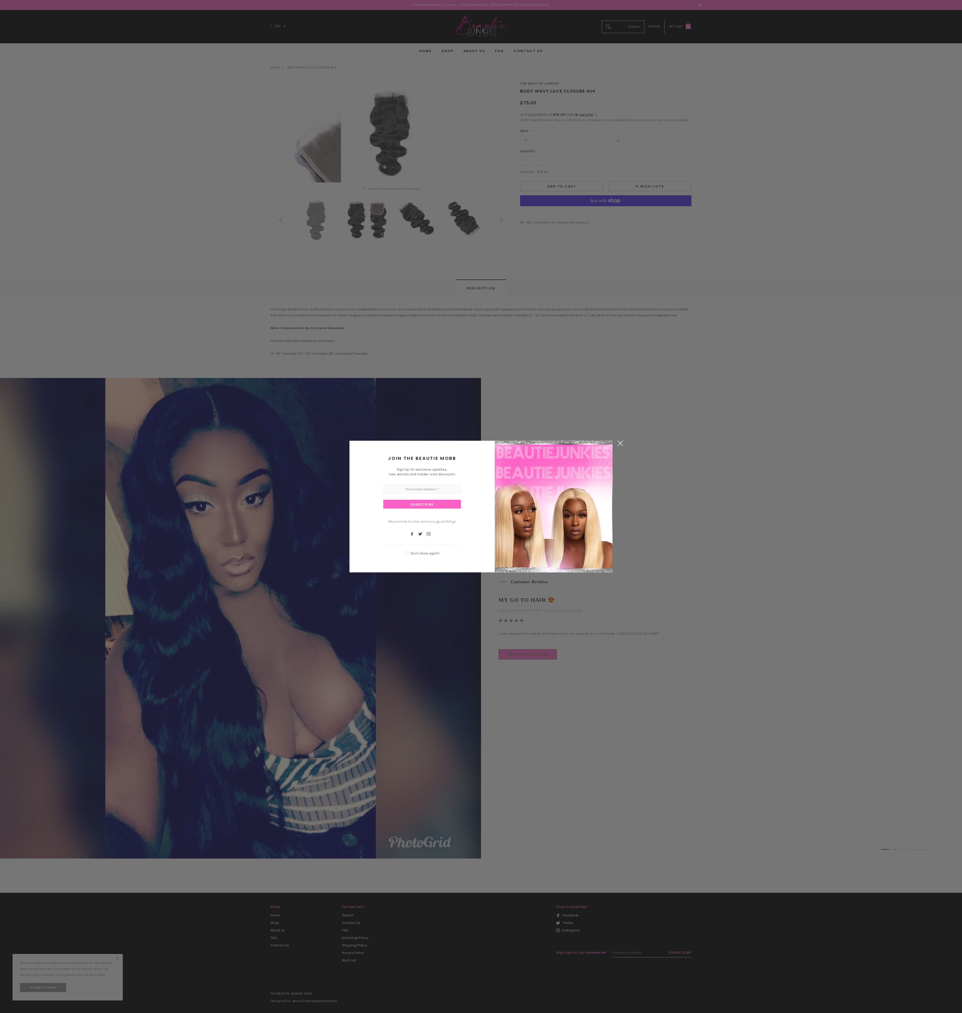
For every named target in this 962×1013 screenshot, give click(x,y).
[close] (620, 443)
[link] (414, 534)
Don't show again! (425, 553)
